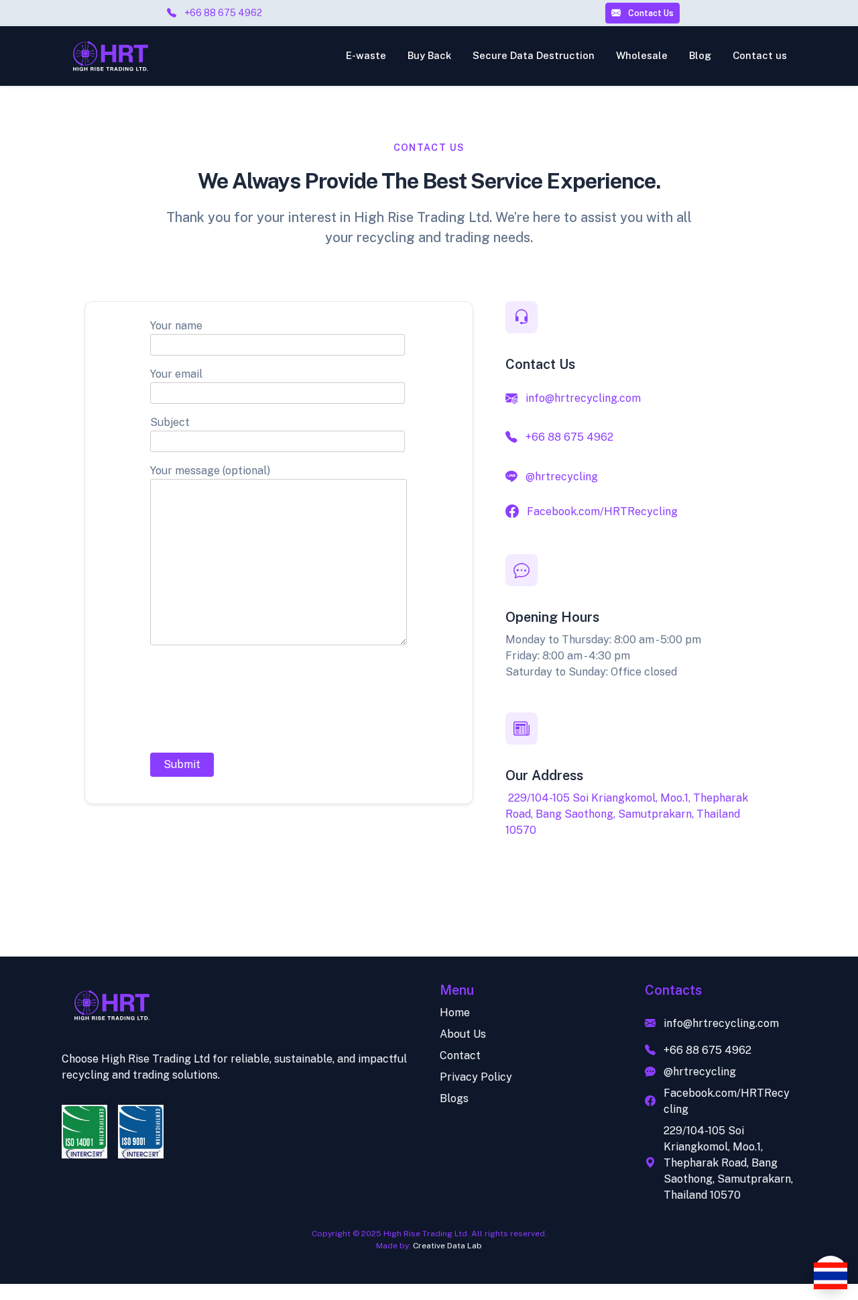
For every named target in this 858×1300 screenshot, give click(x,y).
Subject (170, 422)
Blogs (454, 1098)
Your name (176, 325)
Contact (460, 1055)
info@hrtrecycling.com (583, 398)
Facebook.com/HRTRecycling (602, 511)
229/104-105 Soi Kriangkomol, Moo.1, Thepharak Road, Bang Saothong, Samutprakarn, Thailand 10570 (626, 814)
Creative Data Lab (447, 1245)
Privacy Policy (476, 1077)
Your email (176, 374)
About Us (463, 1034)
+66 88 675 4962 (223, 12)
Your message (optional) (210, 470)
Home (455, 1012)
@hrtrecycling (562, 476)
